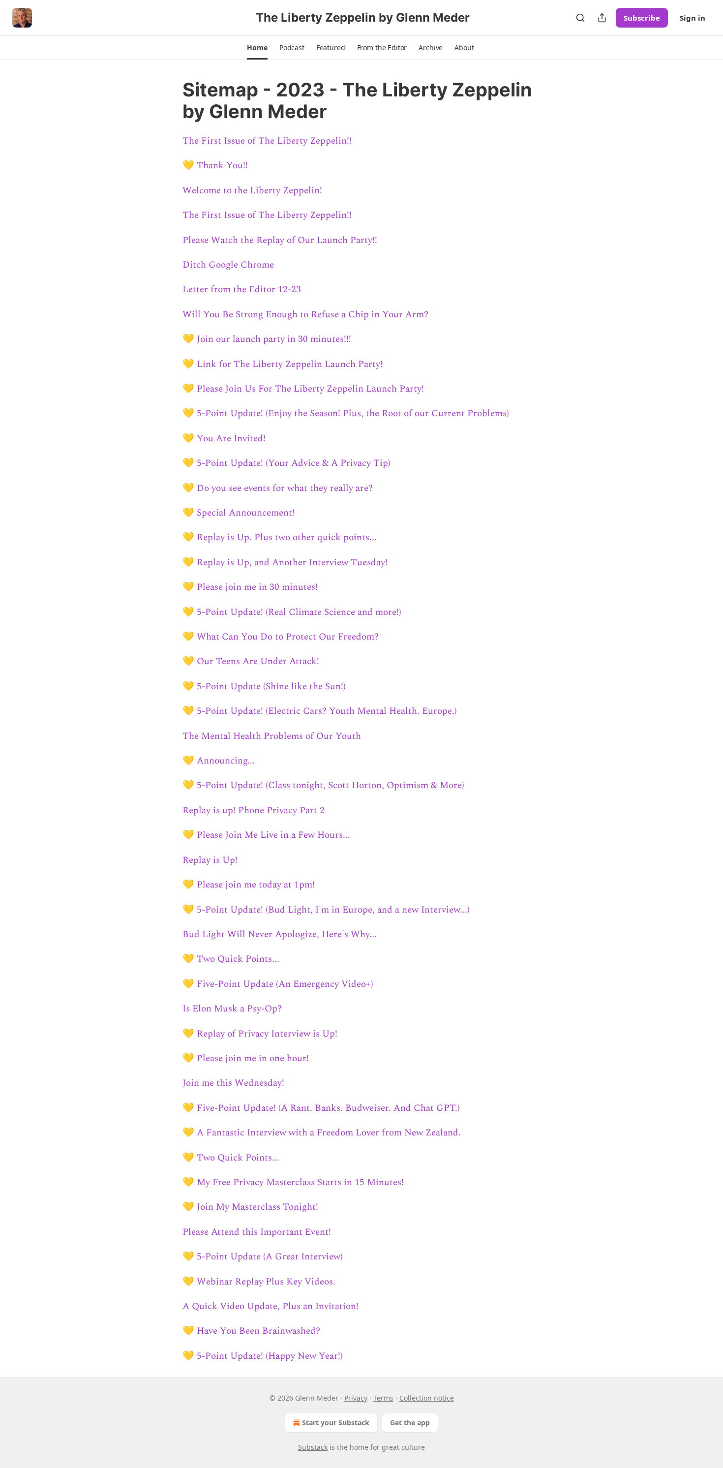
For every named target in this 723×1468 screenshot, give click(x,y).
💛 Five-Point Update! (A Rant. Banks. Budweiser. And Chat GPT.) (321, 1108)
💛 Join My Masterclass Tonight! (250, 1207)
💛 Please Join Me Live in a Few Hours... (266, 835)
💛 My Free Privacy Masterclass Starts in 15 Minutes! (293, 1182)
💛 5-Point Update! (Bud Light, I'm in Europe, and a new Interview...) (326, 910)
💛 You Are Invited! (224, 438)
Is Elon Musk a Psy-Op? (232, 1009)
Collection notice (426, 1398)
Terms (383, 1398)
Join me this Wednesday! (233, 1083)
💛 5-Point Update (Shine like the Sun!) (264, 686)
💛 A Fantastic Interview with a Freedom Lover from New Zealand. (321, 1133)
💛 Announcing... (218, 761)
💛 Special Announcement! (238, 513)
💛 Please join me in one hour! (245, 1058)
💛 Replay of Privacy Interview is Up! (259, 1034)
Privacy (355, 1398)
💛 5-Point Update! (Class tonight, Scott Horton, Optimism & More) (323, 785)
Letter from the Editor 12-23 (241, 289)
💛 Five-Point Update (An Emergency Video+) (277, 984)
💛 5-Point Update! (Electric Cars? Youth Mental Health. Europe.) (319, 711)
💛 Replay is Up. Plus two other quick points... (279, 537)
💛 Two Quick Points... (230, 959)
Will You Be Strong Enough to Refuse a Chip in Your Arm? (305, 314)
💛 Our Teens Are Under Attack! (250, 661)
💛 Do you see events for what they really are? (277, 488)
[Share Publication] (602, 18)
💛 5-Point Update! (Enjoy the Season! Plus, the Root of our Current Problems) (345, 413)
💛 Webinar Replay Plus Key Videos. (258, 1282)
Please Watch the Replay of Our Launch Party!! (279, 240)
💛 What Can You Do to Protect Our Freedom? (280, 637)
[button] (257, 48)
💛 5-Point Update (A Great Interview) (262, 1257)
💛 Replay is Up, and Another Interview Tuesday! (285, 562)
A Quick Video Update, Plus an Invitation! (270, 1306)
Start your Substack (335, 1422)
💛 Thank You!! (215, 165)
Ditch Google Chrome (228, 265)
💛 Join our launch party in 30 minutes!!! (266, 339)
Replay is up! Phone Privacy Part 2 (253, 810)
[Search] (580, 18)
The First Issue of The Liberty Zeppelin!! (267, 141)
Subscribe (642, 18)
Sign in (692, 18)
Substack (313, 1447)
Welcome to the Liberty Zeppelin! (252, 191)
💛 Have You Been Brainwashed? (251, 1331)
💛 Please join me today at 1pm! (248, 885)
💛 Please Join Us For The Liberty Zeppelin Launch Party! (303, 389)
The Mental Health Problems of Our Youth (271, 736)
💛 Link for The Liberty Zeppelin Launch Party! (282, 364)
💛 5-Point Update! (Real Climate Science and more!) (291, 612)
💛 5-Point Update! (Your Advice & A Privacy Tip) (286, 463)
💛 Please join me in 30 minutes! (250, 587)
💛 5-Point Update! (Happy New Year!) (262, 1356)
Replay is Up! (210, 860)
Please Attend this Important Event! (256, 1232)
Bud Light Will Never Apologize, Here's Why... (279, 934)
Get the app (410, 1422)
